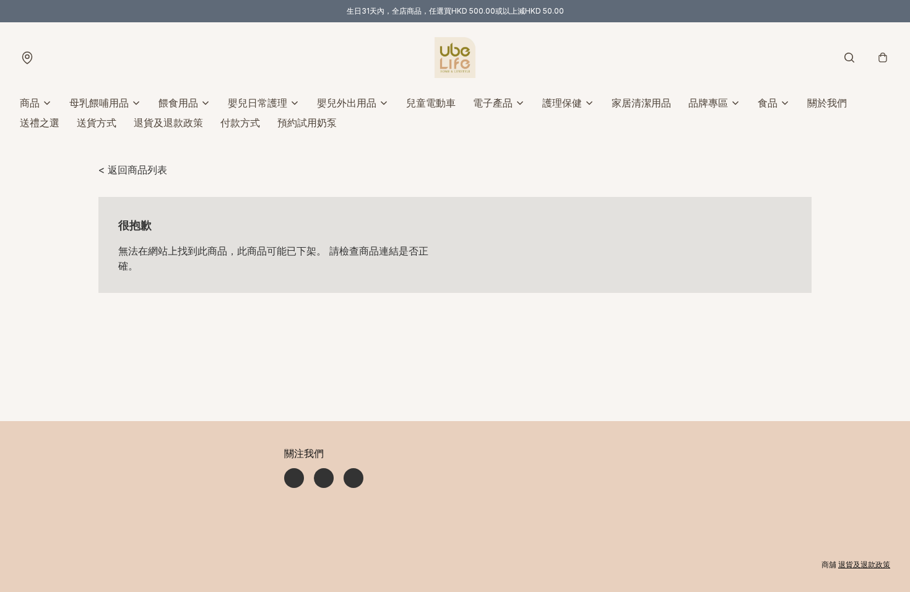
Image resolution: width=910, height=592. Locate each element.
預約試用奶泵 (307, 122)
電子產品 (493, 103)
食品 (768, 103)
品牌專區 (708, 103)
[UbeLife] (455, 57)
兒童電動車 (431, 103)
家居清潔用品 (641, 103)
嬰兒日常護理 (257, 103)
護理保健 (562, 103)
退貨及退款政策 (168, 122)
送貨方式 (96, 122)
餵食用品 (178, 103)
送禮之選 (39, 122)
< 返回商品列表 (132, 169)
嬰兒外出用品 (346, 103)
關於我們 (827, 103)
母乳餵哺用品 (99, 103)
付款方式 (240, 122)
